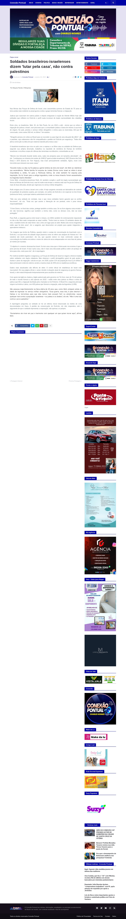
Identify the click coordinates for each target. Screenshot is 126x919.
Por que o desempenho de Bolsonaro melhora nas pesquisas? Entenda (106, 856)
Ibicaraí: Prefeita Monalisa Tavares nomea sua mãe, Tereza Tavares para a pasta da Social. (105, 846)
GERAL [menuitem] (92, 3)
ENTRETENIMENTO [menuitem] (82, 3)
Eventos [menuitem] (38, 3)
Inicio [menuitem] (31, 3)
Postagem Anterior (16, 381)
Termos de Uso (98, 916)
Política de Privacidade (84, 916)
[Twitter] (78, 77)
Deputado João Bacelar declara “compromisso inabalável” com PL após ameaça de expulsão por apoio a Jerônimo (100, 887)
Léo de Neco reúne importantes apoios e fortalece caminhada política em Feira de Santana (100, 897)
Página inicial (14, 57)
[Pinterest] (42, 325)
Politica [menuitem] (47, 3)
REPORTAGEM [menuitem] (69, 3)
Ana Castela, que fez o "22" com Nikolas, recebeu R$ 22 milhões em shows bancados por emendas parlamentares (100, 878)
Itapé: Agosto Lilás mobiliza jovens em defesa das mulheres (99, 870)
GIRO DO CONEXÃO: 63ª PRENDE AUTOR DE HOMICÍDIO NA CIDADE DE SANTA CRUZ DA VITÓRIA (105, 834)
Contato (107, 916)
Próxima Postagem (75, 381)
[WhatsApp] (81, 77)
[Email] (46, 325)
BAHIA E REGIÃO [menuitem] (57, 3)
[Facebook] (75, 77)
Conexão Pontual (18, 3)
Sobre (114, 916)
